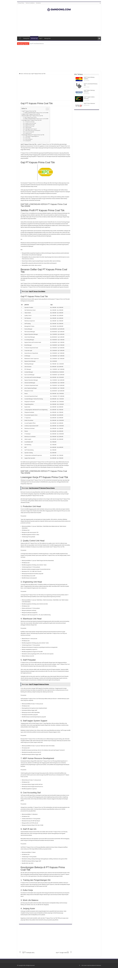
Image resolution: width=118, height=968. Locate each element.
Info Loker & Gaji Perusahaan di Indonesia (91, 965)
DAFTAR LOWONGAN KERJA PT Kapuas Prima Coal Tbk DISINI (36, 112)
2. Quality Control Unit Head (30, 123)
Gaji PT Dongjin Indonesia (62, 952)
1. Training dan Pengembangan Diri (32, 136)
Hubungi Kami (47, 38)
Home (20, 38)
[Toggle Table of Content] (46, 109)
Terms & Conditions (30, 3)
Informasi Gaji (34, 38)
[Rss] (100, 3)
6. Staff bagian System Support (31, 129)
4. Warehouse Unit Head (29, 126)
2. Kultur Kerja (27, 137)
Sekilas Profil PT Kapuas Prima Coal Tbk (31, 114)
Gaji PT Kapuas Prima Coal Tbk (29, 111)
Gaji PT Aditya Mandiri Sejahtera (37, 43)
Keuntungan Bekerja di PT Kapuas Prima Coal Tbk (33, 134)
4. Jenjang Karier (28, 140)
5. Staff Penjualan (28, 127)
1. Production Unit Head (29, 121)
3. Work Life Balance (28, 139)
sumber (39, 265)
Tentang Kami (26, 38)
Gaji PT (40, 38)
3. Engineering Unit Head (30, 124)
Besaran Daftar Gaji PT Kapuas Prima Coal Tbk (32, 115)
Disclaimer (38, 3)
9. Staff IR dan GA (28, 133)
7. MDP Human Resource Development (32, 130)
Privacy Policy (21, 3)
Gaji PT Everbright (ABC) (28, 952)
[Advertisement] (59, 23)
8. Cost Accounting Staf (29, 131)
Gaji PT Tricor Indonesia (89, 103)
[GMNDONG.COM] (59, 9)
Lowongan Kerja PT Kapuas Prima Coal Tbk (31, 120)
